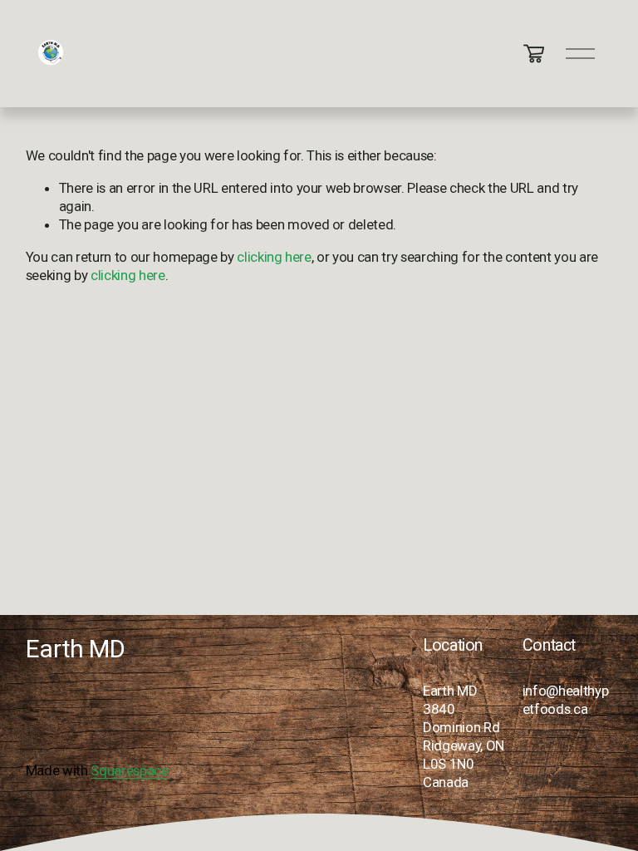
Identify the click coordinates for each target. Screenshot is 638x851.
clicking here (274, 256)
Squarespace (129, 770)
